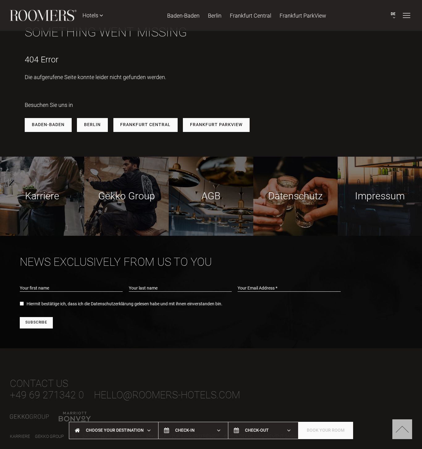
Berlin (215, 15)
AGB (211, 196)
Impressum (380, 196)
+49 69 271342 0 (47, 395)
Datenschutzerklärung (112, 304)
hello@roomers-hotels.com (167, 395)
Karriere (42, 196)
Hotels (90, 15)
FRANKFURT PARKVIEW (216, 124)
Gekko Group (126, 196)
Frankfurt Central (145, 124)
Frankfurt (250, 15)
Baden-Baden (183, 15)
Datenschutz (295, 196)
